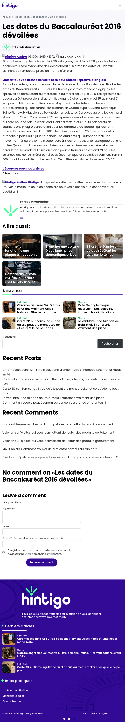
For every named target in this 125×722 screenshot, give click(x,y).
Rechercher (9, 337)
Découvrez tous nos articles (23, 168)
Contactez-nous (13, 701)
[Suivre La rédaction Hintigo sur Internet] (21, 218)
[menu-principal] (120, 5)
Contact (83, 713)
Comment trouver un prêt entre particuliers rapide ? (59, 449)
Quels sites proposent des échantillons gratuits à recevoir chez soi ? (68, 457)
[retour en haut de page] (120, 704)
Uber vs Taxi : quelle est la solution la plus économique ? (72, 424)
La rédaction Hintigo (27, 47)
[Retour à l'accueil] (56, 5)
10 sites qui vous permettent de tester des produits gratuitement (67, 432)
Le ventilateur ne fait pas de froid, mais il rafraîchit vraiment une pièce (53, 398)
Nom (6, 526)
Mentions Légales (13, 696)
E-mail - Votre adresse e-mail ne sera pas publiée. (33, 538)
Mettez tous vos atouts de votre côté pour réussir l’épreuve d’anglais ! (55, 80)
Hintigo (33, 182)
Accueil (6, 17)
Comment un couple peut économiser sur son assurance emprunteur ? (54, 403)
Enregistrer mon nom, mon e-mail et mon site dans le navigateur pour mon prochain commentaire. (39, 552)
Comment (9, 508)
